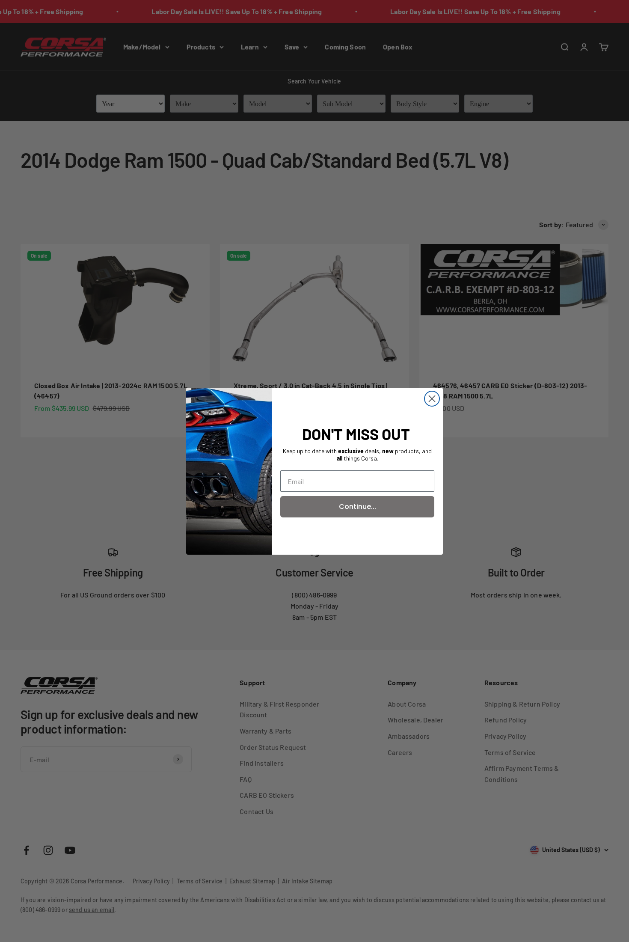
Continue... (357, 506)
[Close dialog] (431, 398)
